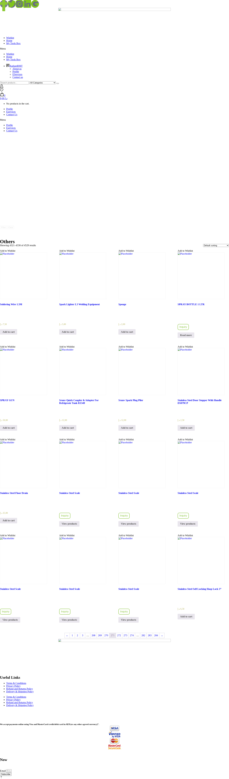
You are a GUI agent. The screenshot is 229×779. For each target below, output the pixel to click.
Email (3, 771)
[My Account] (1, 86)
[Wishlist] (1, 90)
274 (132, 635)
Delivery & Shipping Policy (20, 691)
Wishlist (10, 37)
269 (100, 635)
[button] (114, 48)
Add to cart (8, 332)
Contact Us (11, 114)
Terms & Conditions (16, 683)
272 (119, 635)
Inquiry (183, 327)
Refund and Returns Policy (19, 688)
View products (69, 523)
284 (156, 635)
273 (125, 635)
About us (16, 68)
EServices (17, 74)
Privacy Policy (13, 686)
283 (150, 635)
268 (93, 635)
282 (143, 635)
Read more (186, 335)
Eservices (11, 111)
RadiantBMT (16, 66)
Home (9, 40)
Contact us (17, 77)
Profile (15, 71)
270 (106, 635)
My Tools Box (13, 43)
